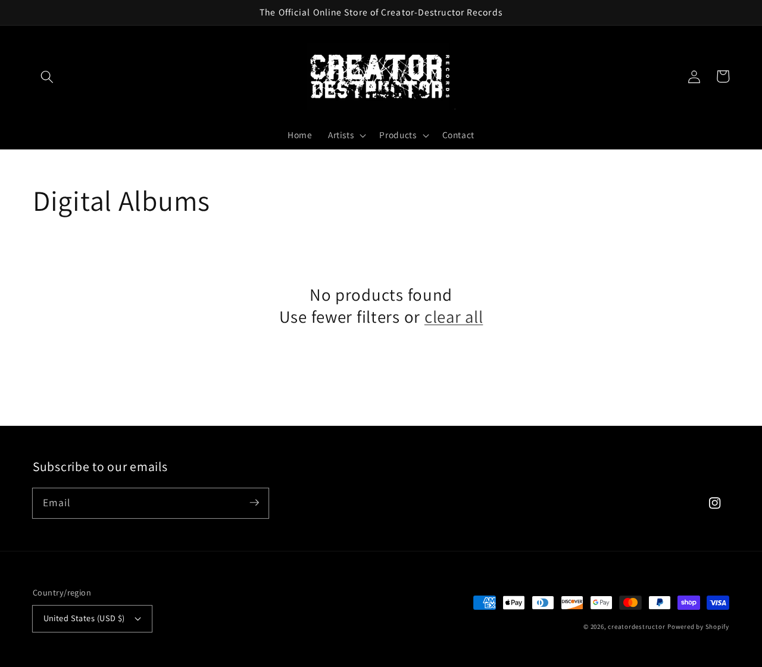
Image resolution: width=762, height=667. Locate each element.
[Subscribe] (254, 502)
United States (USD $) (84, 618)
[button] (47, 76)
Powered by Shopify (698, 626)
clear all (453, 317)
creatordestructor (636, 626)
